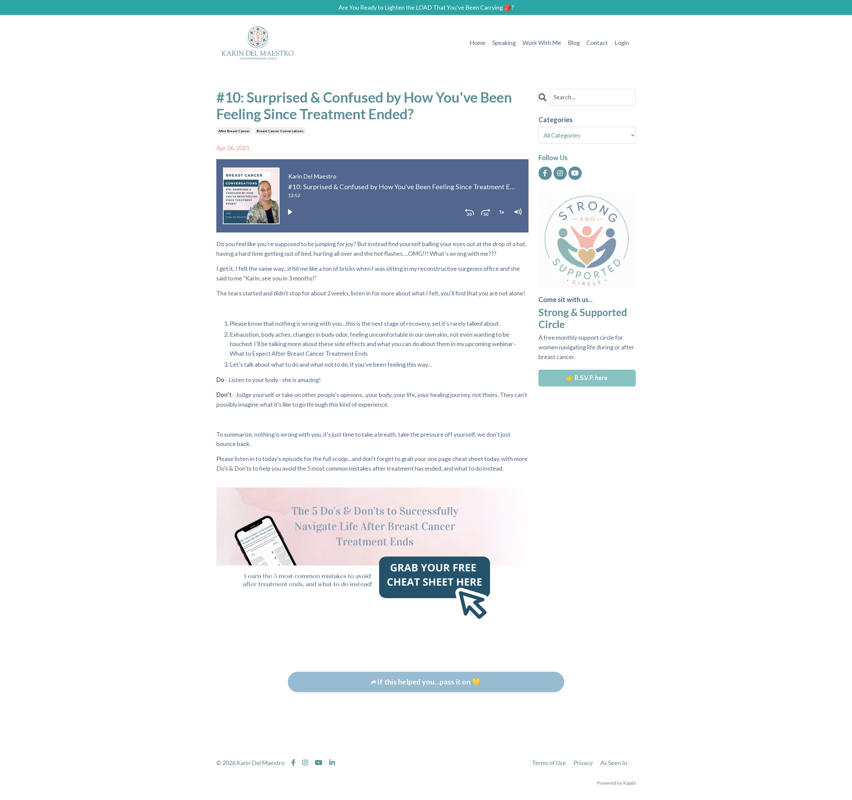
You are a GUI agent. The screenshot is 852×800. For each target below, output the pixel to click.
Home (478, 42)
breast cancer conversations (280, 131)
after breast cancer (234, 131)
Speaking (504, 42)
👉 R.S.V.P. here (587, 377)
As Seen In (613, 762)
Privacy (583, 762)
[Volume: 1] (518, 211)
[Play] (290, 211)
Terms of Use (549, 762)
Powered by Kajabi (616, 783)
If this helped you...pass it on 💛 (428, 681)
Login (621, 42)
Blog (574, 42)
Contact (597, 42)
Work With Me (542, 42)
